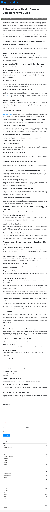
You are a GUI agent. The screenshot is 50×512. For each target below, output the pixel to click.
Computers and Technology (9, 456)
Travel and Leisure (7, 503)
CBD (4, 454)
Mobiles (5, 486)
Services (5, 494)
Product (5, 488)
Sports (5, 496)
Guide (5, 471)
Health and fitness (7, 473)
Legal (5, 481)
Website (27, 427)
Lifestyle (5, 483)
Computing (6, 458)
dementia (10, 114)
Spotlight (5, 498)
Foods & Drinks (6, 462)
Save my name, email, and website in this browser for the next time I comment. (19, 431)
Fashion (5, 460)
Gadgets (5, 464)
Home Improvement (7, 475)
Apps (4, 445)
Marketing (5, 484)
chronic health (8, 27)
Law (4, 479)
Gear (4, 469)
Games (5, 466)
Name (4, 422)
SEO (4, 492)
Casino (5, 452)
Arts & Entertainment (8, 447)
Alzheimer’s (5, 114)
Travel (5, 501)
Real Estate (6, 490)
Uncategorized (6, 505)
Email (4, 427)
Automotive (6, 449)
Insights (5, 477)
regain (8, 95)
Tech (4, 500)
